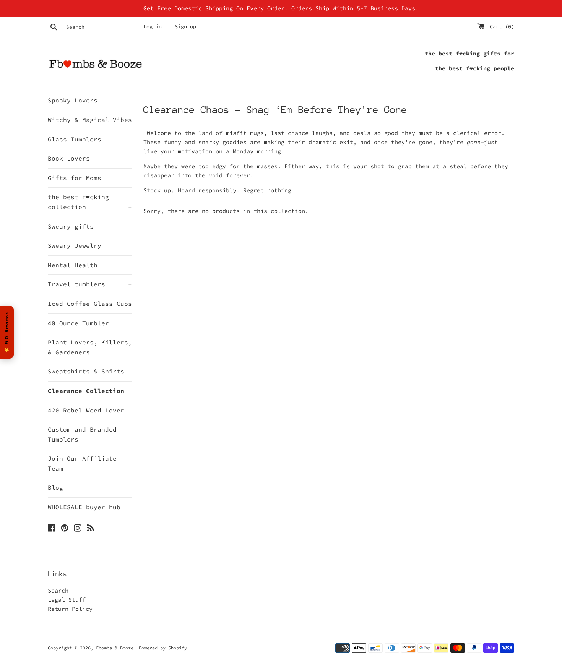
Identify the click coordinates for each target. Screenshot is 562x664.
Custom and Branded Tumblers (82, 434)
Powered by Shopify (163, 648)
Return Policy (70, 608)
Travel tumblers (90, 284)
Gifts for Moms (74, 178)
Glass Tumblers (74, 139)
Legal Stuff (67, 599)
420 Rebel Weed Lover (86, 410)
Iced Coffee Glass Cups (90, 303)
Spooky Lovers (72, 100)
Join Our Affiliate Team (82, 463)
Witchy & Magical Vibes (90, 119)
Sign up (185, 26)
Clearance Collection (86, 391)
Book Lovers (69, 158)
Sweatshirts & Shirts (86, 371)
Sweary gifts (71, 226)
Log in (152, 26)
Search (58, 590)
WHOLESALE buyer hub (84, 507)
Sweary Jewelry (74, 245)
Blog (55, 487)
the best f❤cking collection (90, 202)
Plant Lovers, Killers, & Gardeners (90, 347)
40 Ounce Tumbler (78, 323)
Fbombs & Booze (114, 648)
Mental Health (72, 265)
